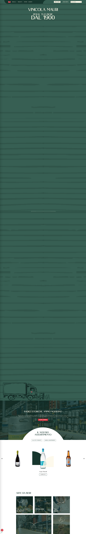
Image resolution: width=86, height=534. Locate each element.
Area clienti (57, 1)
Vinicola (14, 1)
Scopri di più (43, 474)
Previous (2, 458)
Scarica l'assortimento (50, 440)
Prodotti (20, 1)
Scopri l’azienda (43, 419)
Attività (25, 1)
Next (84, 458)
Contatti (30, 1)
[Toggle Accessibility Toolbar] (2, 530)
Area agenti (65, 1)
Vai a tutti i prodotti (36, 440)
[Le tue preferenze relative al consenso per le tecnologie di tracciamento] (2, 532)
